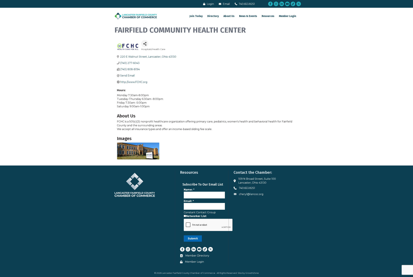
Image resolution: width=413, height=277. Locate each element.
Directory (213, 16)
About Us (228, 16)
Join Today (196, 16)
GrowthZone (252, 273)
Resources (268, 16)
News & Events (248, 16)
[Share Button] (144, 43)
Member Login (287, 16)
